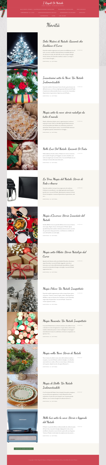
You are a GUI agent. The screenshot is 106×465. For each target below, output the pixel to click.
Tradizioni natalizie (65, 9)
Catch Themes (74, 460)
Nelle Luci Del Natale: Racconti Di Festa (65, 149)
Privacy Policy (59, 460)
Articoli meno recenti (24, 448)
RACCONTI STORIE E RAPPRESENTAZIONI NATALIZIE (37, 9)
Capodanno (44, 15)
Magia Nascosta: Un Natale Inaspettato (64, 321)
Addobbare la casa (27, 12)
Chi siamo (62, 15)
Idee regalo (81, 9)
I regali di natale (53, 3)
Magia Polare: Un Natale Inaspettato (63, 288)
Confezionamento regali (47, 12)
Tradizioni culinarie (68, 12)
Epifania (82, 12)
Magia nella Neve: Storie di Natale (62, 353)
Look (53, 15)
